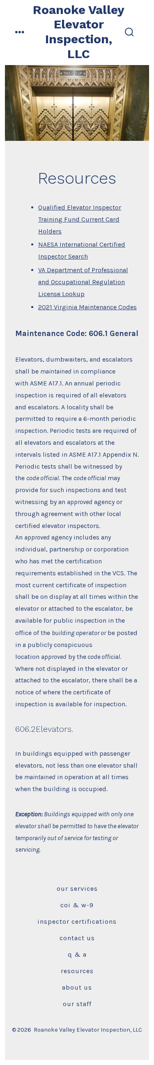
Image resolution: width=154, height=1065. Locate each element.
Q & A (77, 954)
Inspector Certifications (77, 921)
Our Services (77, 888)
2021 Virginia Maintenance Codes (87, 307)
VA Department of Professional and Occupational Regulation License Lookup (83, 282)
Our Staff (77, 1004)
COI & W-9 (77, 905)
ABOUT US (77, 987)
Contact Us (77, 938)
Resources (77, 971)
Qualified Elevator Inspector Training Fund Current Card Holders (79, 219)
